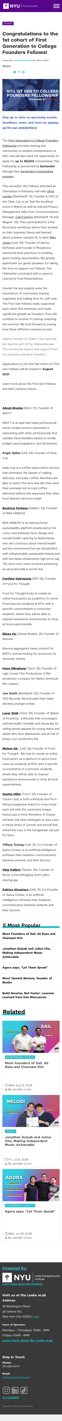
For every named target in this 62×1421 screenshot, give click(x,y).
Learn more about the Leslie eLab (27, 1340)
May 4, (40, 60)
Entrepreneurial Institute (20, 1057)
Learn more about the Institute (22, 1284)
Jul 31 (16, 1159)
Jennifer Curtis (20, 60)
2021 (46, 60)
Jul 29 (20, 1233)
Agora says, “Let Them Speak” (25, 967)
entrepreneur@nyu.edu (16, 1377)
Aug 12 (20, 1085)
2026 (28, 1085)
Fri (10, 1159)
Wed (11, 1085)
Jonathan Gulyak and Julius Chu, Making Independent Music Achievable (26, 952)
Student (8, 23)
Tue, (34, 60)
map (36, 1316)
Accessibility (10, 1397)
